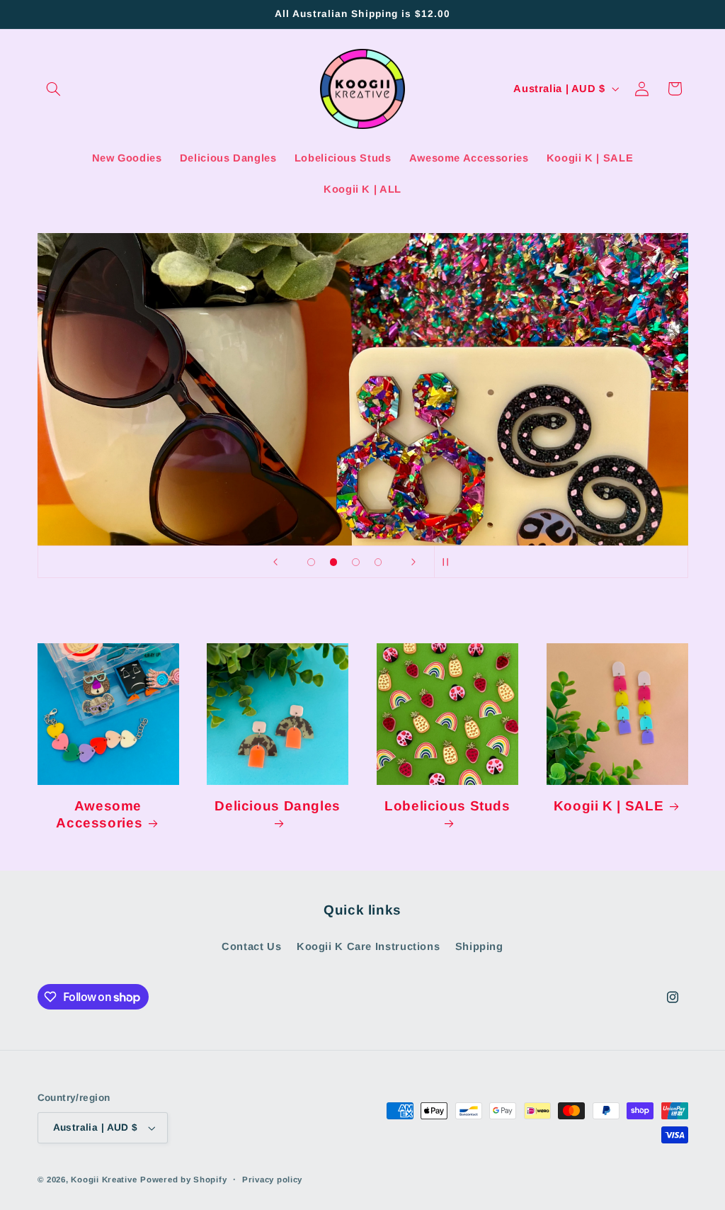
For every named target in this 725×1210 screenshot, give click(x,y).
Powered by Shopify (183, 1179)
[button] (54, 88)
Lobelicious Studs (447, 805)
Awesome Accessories (99, 814)
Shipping (479, 946)
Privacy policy (272, 1179)
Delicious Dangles (278, 805)
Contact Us (251, 946)
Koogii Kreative (104, 1179)
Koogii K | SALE (608, 805)
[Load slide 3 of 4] (356, 562)
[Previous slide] (275, 561)
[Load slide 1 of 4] (311, 562)
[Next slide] (413, 561)
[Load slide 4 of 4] (378, 562)
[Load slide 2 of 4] (333, 562)
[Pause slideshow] (449, 561)
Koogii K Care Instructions (368, 946)
